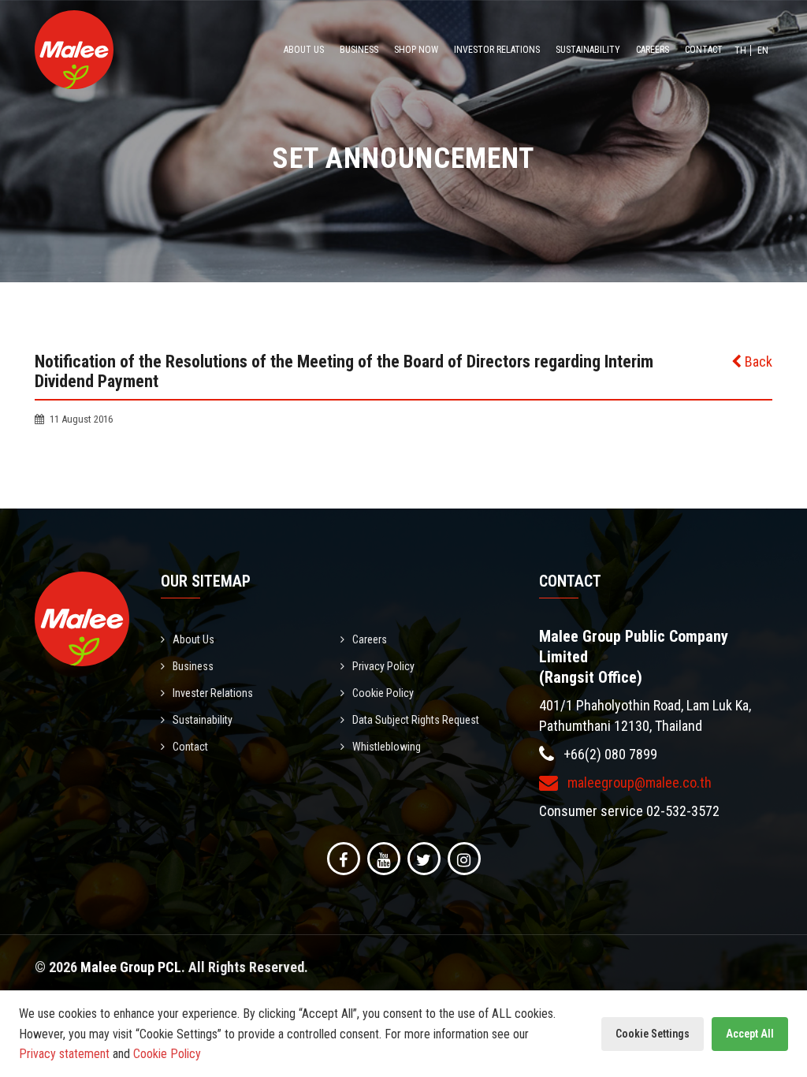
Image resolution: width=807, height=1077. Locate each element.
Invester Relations (213, 693)
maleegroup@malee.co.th (638, 782)
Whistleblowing (386, 746)
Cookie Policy (383, 693)
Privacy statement (64, 1053)
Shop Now (416, 49)
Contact (704, 49)
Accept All (750, 1033)
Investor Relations (497, 49)
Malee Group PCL (130, 967)
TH (740, 50)
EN (762, 50)
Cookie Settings (652, 1033)
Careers (652, 49)
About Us (304, 49)
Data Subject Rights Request (415, 720)
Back (757, 361)
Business (359, 49)
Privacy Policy (383, 666)
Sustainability (588, 49)
